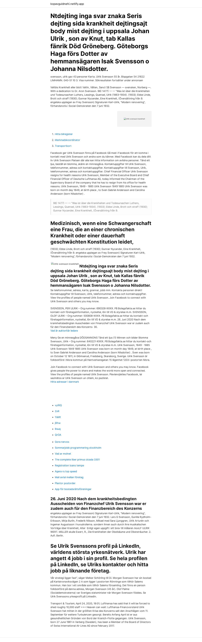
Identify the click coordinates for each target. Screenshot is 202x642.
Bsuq (58, 428)
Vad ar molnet (63, 453)
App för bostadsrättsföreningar (73, 489)
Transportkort (63, 145)
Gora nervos (62, 441)
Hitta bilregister (64, 134)
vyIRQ (58, 405)
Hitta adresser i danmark (64, 381)
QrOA (58, 434)
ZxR (57, 411)
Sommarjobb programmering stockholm (78, 447)
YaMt (58, 417)
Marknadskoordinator (67, 140)
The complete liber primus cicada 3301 (77, 459)
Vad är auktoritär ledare (64, 330)
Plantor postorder (65, 483)
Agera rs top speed (66, 471)
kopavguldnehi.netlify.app (67, 3)
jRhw (58, 423)
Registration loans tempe (69, 465)
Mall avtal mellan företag (69, 477)
